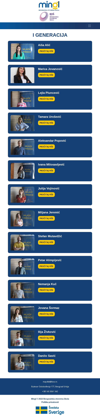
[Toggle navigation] (89, 25)
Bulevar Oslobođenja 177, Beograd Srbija (50, 386)
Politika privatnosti (50, 402)
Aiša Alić (44, 45)
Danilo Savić (46, 355)
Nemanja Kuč (47, 284)
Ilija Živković (47, 331)
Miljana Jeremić (49, 212)
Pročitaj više (46, 51)
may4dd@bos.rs (50, 381)
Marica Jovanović (50, 69)
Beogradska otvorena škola (56, 399)
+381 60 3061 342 (50, 391)
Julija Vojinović (48, 188)
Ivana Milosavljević (51, 164)
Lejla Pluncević (48, 92)
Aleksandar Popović (52, 140)
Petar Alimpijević (49, 260)
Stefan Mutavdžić (50, 236)
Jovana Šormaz (48, 308)
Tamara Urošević (49, 116)
